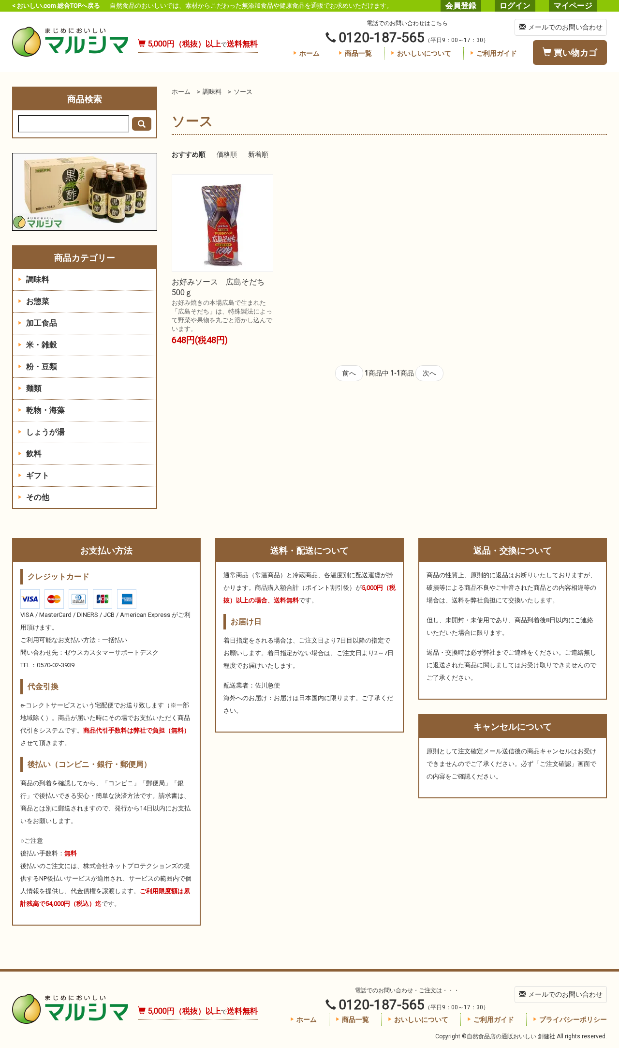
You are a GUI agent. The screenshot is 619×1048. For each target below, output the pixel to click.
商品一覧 (358, 53)
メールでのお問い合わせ (565, 27)
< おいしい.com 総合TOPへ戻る (56, 5)
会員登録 (460, 5)
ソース (243, 91)
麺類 (33, 388)
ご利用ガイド (496, 53)
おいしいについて (424, 53)
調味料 (212, 91)
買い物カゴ (575, 52)
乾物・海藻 (44, 410)
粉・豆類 (40, 366)
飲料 (33, 453)
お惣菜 (36, 301)
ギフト (36, 475)
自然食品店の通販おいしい (70, 42)
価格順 (227, 154)
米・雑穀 (40, 344)
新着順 (258, 154)
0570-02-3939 (55, 665)
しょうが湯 (44, 431)
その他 (36, 497)
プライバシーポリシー (573, 1019)
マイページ (573, 5)
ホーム (309, 53)
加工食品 (40, 323)
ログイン (515, 5)
